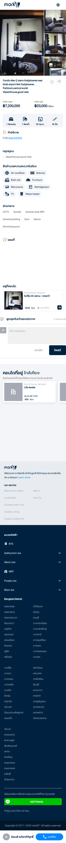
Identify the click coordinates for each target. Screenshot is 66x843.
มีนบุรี (36, 684)
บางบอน (8, 678)
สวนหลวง (9, 734)
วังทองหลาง (40, 718)
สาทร (7, 751)
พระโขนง (38, 667)
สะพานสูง (9, 740)
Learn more (24, 477)
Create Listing (11, 511)
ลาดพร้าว (38, 712)
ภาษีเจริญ (38, 678)
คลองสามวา (10, 617)
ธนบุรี (36, 617)
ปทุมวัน (8, 701)
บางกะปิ (37, 634)
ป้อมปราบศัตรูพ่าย (13, 712)
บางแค (36, 656)
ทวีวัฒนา (38, 606)
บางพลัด (9, 684)
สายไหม (8, 757)
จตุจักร (7, 628)
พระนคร (37, 673)
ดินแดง (8, 645)
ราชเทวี (36, 695)
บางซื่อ (7, 667)
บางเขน (37, 645)
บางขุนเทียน (39, 640)
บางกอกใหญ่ (40, 628)
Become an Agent (13, 490)
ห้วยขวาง (9, 779)
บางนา (7, 673)
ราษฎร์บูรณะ (39, 701)
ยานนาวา (37, 690)
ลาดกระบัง (38, 706)
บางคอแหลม (40, 651)
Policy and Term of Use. (17, 810)
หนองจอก (9, 768)
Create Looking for (14, 518)
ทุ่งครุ (36, 612)
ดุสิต (6, 651)
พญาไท (8, 718)
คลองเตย (9, 606)
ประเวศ (8, 706)
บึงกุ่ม (7, 695)
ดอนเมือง (9, 640)
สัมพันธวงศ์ (10, 745)
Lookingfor (10, 497)
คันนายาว (9, 623)
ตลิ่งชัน (8, 656)
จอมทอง (9, 634)
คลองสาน (9, 612)
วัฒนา (7, 729)
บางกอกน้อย (40, 623)
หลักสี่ (7, 773)
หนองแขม (9, 762)
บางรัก (7, 690)
